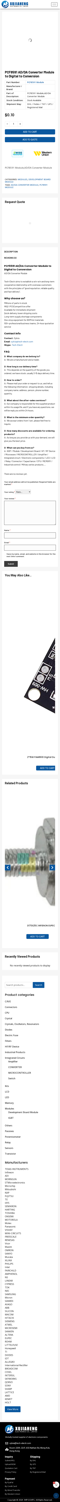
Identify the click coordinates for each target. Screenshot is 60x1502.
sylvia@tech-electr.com (22, 341)
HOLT (8, 1402)
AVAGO (8, 1304)
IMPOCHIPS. (29, 1500)
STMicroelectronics (15, 1182)
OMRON (9, 1250)
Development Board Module (23, 1112)
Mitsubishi (10, 1189)
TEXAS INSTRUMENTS (16, 1169)
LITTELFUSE (11, 1345)
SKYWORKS (11, 1378)
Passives (9, 1131)
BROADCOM (11, 1368)
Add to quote (30, 139)
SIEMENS (10, 1321)
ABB (7, 1307)
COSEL (8, 1372)
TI (6, 1351)
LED (7, 1097)
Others (8, 1125)
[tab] (30, 251)
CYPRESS (9, 1284)
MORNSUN (11, 1179)
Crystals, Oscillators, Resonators (22, 1024)
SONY (8, 1385)
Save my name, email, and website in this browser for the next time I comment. (31, 555)
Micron (8, 1297)
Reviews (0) (10, 257)
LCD (7, 1091)
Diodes (8, 1029)
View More (12, 1409)
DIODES (9, 1355)
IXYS (7, 1202)
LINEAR (9, 1280)
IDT (7, 1358)
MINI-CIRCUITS (13, 1233)
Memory (9, 1103)
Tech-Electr (17, 345)
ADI (7, 1175)
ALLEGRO (10, 1361)
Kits (7, 1086)
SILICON (9, 1311)
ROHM (8, 1341)
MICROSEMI (11, 1328)
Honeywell (10, 1348)
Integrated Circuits (15, 1057)
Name (7, 530)
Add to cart (30, 131)
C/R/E (8, 1001)
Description (11, 251)
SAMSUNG (10, 1294)
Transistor (10, 1153)
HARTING (10, 1209)
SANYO (8, 1253)
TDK (7, 1287)
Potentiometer (13, 1136)
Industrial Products (15, 1052)
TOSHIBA (10, 1213)
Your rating (9, 492)
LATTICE (9, 1392)
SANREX (9, 1301)
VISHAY (9, 1230)
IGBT (11, 1117)
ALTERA (9, 1334)
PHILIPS (9, 1263)
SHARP (8, 1389)
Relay (8, 1142)
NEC (7, 1290)
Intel (7, 1267)
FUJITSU (9, 1196)
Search (38, 985)
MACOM (9, 1314)
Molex (8, 1223)
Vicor (7, 1243)
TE (6, 1199)
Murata (9, 1257)
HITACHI (9, 1317)
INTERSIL (10, 1375)
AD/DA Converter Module (24, 185)
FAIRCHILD (10, 1270)
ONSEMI (9, 1216)
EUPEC (8, 1338)
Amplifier (13, 1061)
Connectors (11, 1007)
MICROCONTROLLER (19, 1072)
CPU (7, 1012)
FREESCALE (10, 1236)
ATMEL (8, 1324)
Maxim (8, 1246)
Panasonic (10, 1226)
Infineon (9, 1172)
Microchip (10, 1186)
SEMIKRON (10, 1206)
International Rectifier (16, 1365)
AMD (7, 1395)
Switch (11, 1078)
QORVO (9, 1382)
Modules (22, 179)
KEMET (8, 1399)
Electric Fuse (11, 1035)
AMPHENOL (11, 1273)
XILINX (8, 1260)
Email (7, 542)
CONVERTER (15, 1067)
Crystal (8, 1018)
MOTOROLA (11, 1219)
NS (6, 1277)
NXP (7, 1192)
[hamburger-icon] (54, 4)
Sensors (9, 1148)
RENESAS (10, 1240)
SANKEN (9, 1331)
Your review (9, 498)
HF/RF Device (12, 1046)
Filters (8, 1040)
